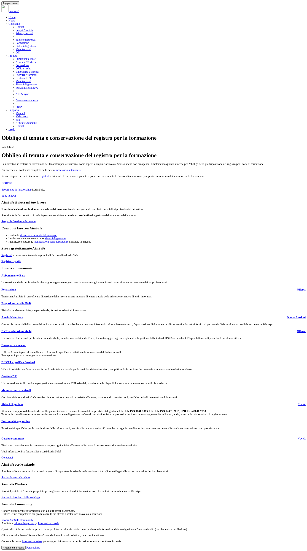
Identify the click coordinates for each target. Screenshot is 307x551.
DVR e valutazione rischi (16, 331)
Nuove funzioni (296, 317)
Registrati (6, 182)
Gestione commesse (27, 100)
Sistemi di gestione (26, 46)
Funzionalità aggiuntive (15, 421)
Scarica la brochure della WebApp (20, 497)
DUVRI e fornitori (26, 74)
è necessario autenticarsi (67, 170)
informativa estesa (32, 541)
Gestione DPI (23, 78)
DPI (18, 52)
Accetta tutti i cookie (13, 547)
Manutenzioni (23, 49)
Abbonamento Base (13, 275)
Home (12, 17)
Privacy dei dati (24, 33)
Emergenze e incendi (27, 71)
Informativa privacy (25, 523)
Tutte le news (8, 195)
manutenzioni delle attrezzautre (51, 241)
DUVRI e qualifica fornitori (18, 362)
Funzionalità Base (26, 58)
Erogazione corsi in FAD (16, 303)
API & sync (22, 94)
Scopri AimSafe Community (17, 520)
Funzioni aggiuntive (27, 87)
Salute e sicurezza (26, 39)
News (12, 20)
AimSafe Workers (26, 62)
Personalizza (33, 547)
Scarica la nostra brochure (15, 477)
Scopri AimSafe (24, 30)
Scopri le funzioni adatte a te (18, 221)
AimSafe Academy (26, 122)
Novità (302, 404)
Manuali (20, 113)
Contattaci (7, 457)
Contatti (20, 26)
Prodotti (13, 55)
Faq (18, 119)
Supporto (14, 110)
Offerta (301, 289)
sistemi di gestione (55, 238)
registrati (44, 176)
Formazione (22, 42)
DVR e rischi (23, 68)
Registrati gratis (11, 261)
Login (12, 129)
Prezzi (19, 106)
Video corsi (22, 116)
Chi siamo (14, 23)
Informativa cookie (48, 523)
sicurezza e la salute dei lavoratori (38, 235)
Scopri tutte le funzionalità (16, 189)
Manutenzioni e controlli (16, 390)
